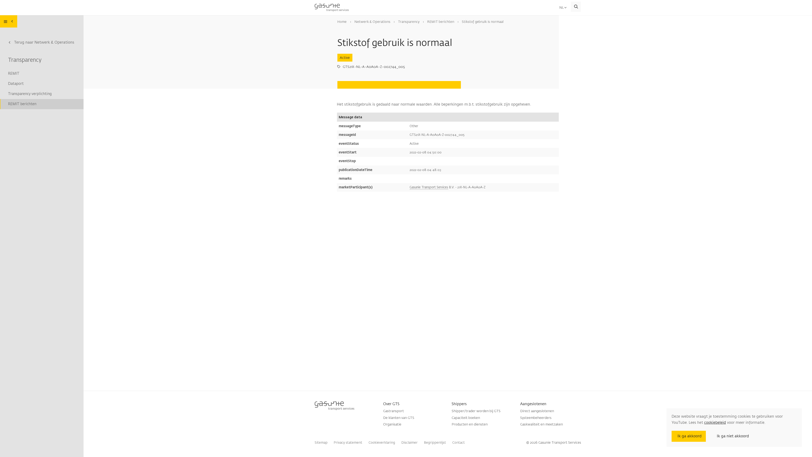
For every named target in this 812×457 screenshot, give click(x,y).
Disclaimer (409, 442)
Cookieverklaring (382, 442)
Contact (458, 442)
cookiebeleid (715, 422)
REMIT (13, 73)
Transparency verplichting (30, 94)
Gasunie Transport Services (429, 187)
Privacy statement (348, 442)
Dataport (16, 83)
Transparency (24, 59)
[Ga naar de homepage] (332, 7)
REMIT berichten (22, 104)
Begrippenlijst (435, 442)
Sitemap (321, 442)
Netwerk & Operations (372, 22)
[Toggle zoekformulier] (576, 7)
